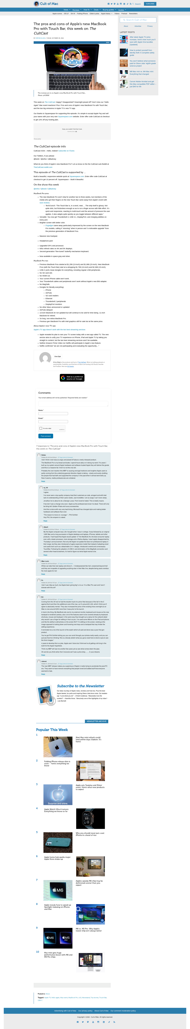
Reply (43, 481)
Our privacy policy (85, 1011)
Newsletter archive (96, 721)
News (66, 9)
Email (41, 418)
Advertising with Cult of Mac (65, 1011)
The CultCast (82, 362)
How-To (87, 9)
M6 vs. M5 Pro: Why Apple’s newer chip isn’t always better (89, 930)
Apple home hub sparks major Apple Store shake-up (57, 858)
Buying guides (108, 9)
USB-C (40, 1000)
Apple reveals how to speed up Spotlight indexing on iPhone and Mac (57, 907)
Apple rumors (57, 13)
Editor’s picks (94, 13)
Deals (96, 9)
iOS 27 (66, 13)
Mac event (64, 998)
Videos (116, 13)
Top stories (95, 998)
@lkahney (52, 189)
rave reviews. (45, 203)
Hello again (55, 998)
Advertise (138, 26)
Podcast (124, 13)
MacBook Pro (73, 998)
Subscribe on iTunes (66, 151)
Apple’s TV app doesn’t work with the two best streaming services (59, 330)
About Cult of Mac (101, 1011)
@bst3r (44, 189)
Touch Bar (103, 998)
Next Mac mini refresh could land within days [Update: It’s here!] (88, 740)
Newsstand (86, 998)
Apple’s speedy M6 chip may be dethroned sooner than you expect (89, 883)
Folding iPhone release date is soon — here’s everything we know (57, 764)
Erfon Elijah (40, 38)
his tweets (70, 366)
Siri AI (73, 13)
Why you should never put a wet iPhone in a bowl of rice (90, 834)
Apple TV (47, 998)
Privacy (150, 26)
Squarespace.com (65, 117)
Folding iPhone (82, 13)
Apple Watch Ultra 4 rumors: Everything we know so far (56, 810)
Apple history (105, 13)
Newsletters (133, 13)
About (126, 26)
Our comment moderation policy (123, 1011)
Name (41, 410)
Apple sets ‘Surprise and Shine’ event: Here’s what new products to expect (90, 787)
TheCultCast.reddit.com (43, 167)
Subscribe (150, 4)
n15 (80, 998)
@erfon (36, 189)
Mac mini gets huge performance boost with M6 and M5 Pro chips (58, 955)
